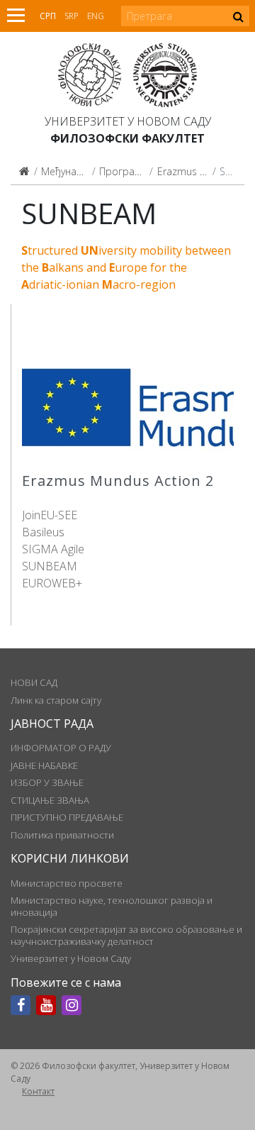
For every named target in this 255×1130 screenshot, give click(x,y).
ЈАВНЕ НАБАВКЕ (44, 765)
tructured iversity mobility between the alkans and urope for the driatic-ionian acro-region (126, 267)
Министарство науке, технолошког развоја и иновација (111, 906)
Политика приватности (62, 835)
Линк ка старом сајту (56, 700)
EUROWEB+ (52, 583)
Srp (71, 16)
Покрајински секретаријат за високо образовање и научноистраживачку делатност (126, 935)
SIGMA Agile (53, 549)
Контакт (38, 1091)
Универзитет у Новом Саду (128, 121)
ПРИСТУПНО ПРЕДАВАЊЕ (67, 817)
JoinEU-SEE (49, 515)
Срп (48, 16)
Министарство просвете (67, 883)
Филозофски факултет (127, 138)
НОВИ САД (34, 682)
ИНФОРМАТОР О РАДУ (61, 747)
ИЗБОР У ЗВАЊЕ (47, 782)
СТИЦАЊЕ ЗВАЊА (50, 800)
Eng (95, 16)
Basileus (43, 532)
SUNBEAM (49, 566)
